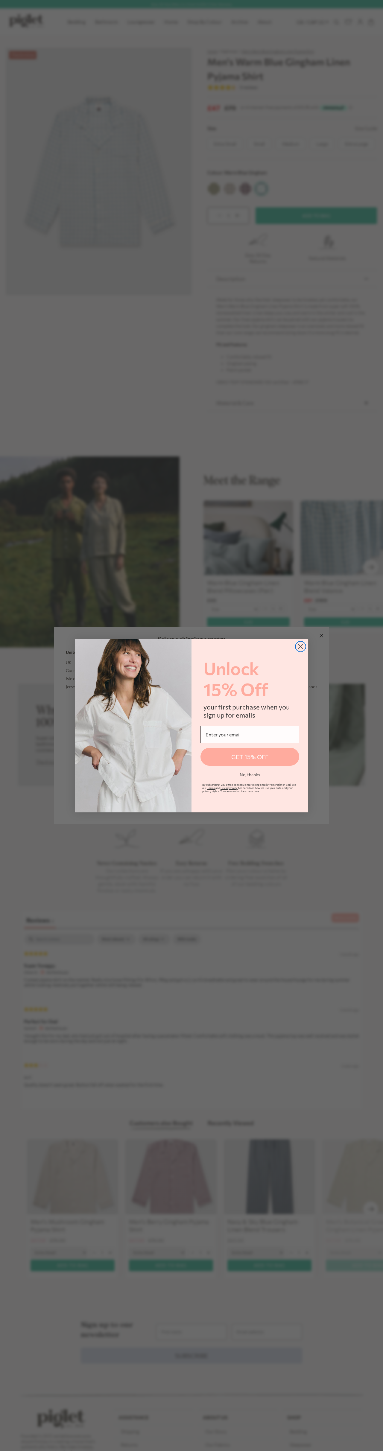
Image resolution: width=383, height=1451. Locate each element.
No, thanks (250, 774)
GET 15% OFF (249, 756)
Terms (211, 788)
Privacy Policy (229, 788)
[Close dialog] (300, 646)
